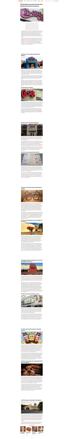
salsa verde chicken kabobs (30, 379)
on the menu (36, 317)
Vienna (22, 317)
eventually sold (23, 248)
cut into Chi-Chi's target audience (37, 146)
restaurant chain (31, 31)
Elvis (33, 382)
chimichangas (24, 379)
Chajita (25, 390)
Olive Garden (26, 148)
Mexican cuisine (35, 175)
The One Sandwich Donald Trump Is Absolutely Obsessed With (34, 433)
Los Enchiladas (26, 41)
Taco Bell (26, 71)
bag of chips (36, 42)
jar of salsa (25, 43)
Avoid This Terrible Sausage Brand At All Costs (28, 433)
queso (27, 31)
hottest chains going (38, 102)
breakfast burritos (26, 143)
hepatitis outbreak (29, 277)
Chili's (34, 148)
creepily (23, 249)
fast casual (37, 144)
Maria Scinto (22, 7)
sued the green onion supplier (38, 290)
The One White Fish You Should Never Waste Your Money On (40, 433)
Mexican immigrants (28, 166)
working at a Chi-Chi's (26, 42)
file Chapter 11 (33, 244)
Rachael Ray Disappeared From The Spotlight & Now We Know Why (22, 433)
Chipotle (31, 145)
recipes (24, 380)
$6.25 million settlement (28, 288)
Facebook (41, 68)
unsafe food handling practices (35, 279)
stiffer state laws (28, 215)
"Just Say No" (29, 214)
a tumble (33, 212)
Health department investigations (36, 277)
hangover (27, 218)
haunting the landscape (29, 249)
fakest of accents (25, 40)
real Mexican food (24, 172)
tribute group (25, 416)
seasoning (24, 351)
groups (32, 416)
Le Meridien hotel (38, 311)
